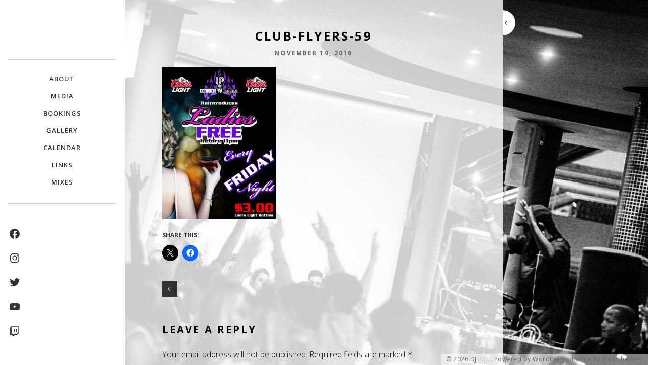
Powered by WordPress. (531, 359)
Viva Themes (621, 359)
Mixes (62, 182)
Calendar (62, 147)
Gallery (62, 130)
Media (62, 95)
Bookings (62, 113)
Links (62, 164)
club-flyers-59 (169, 289)
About (62, 78)
